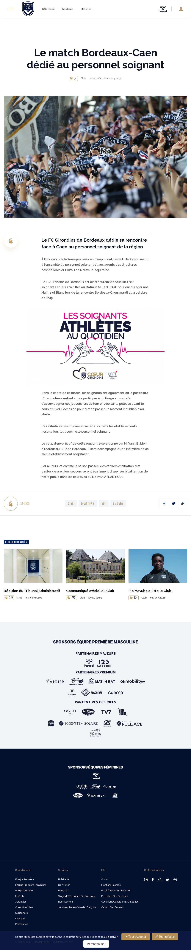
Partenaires (21, 924)
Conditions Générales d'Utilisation (120, 901)
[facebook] (164, 504)
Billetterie (48, 9)
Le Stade (20, 918)
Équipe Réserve (24, 890)
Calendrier (64, 885)
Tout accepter (137, 936)
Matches (86, 9)
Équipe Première (24, 879)
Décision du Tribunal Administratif (32, 591)
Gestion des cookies (112, 907)
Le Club (19, 896)
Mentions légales (110, 885)
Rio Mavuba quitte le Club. (150, 591)
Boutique (67, 9)
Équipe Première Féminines (30, 885)
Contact (105, 879)
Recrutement (65, 901)
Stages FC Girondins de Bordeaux (77, 896)
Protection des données (114, 896)
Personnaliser (96, 944)
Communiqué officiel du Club (90, 591)
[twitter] (173, 504)
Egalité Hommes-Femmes (116, 890)
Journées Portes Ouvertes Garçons (77, 907)
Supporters (21, 912)
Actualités (20, 901)
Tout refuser (166, 936)
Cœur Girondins (24, 907)
